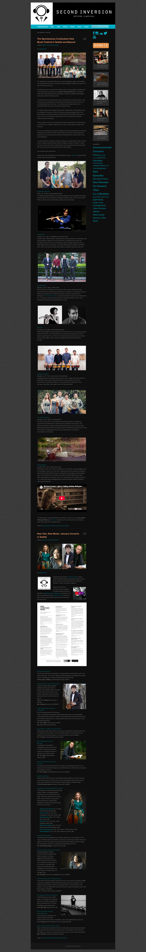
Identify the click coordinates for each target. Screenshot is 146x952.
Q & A (96, 193)
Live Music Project (72, 577)
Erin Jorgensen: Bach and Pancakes (47, 895)
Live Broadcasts (99, 168)
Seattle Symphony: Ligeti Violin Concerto (48, 683)
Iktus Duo (42, 821)
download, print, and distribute (52, 593)
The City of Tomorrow (46, 829)
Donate (86, 27)
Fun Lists (103, 155)
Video (58, 27)
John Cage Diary (98, 163)
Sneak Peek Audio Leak (101, 197)
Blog (52, 27)
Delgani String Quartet (46, 809)
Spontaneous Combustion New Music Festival (50, 788)
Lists (107, 166)
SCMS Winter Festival (43, 776)
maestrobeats (55, 45)
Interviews (97, 160)
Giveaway (95, 158)
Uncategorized (99, 205)
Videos (96, 211)
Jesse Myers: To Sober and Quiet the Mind (49, 729)
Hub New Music (44, 817)
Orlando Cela (43, 813)
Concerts (52, 525)
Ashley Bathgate (44, 831)
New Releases (100, 182)
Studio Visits (98, 202)
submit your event (58, 595)
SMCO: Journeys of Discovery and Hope (48, 850)
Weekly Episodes (43, 27)
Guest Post (101, 157)
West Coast (58, 525)
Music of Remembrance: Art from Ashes (48, 926)
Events (72, 27)
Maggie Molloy (43, 49)
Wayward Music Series (43, 671)
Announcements (46, 525)
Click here (54, 520)
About (79, 27)
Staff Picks (98, 199)
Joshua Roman (99, 165)
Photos (65, 27)
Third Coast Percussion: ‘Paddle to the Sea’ (49, 878)
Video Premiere (99, 208)
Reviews (104, 193)
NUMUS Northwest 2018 (44, 835)
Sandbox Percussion (46, 825)
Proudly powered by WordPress (73, 946)
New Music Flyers (55, 938)
